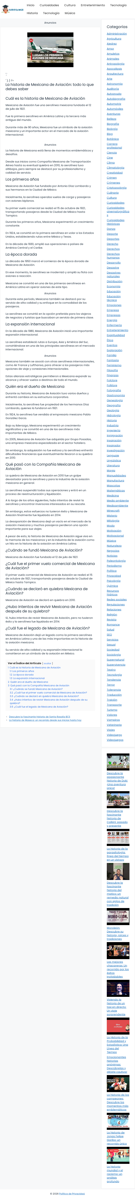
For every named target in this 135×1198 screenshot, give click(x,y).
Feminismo (114, 365)
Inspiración (114, 440)
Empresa (113, 310)
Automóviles (115, 109)
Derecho (112, 244)
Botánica (113, 139)
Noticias (112, 556)
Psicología (113, 581)
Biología (112, 129)
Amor (110, 49)
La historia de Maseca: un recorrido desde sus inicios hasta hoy (45, 720)
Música (70, 13)
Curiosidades (49, 5)
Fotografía (114, 390)
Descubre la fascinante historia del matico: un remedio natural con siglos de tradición (118, 894)
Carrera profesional (114, 145)
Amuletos (113, 54)
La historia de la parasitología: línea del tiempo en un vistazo (118, 854)
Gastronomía (116, 395)
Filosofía (112, 370)
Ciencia (112, 152)
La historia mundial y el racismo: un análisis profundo (115, 1174)
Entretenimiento (93, 5)
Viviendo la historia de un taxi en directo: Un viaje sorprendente (116, 1007)
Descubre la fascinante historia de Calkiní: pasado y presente (117, 818)
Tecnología (118, 5)
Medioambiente (117, 505)
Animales (113, 59)
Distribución (114, 281)
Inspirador (113, 445)
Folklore (112, 385)
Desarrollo (114, 262)
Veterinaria (114, 725)
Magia (111, 470)
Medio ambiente (118, 500)
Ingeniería (113, 430)
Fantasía (113, 360)
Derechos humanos (113, 255)
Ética (110, 340)
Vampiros (113, 720)
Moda (111, 526)
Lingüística (114, 460)
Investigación (116, 450)
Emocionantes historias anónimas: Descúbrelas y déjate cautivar (117, 1064)
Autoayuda (114, 94)
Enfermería (114, 325)
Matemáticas (116, 490)
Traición (112, 700)
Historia (32, 13)
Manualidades (116, 475)
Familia (111, 355)
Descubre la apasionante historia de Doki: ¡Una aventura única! (117, 780)
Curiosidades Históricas (115, 222)
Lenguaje (113, 455)
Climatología (115, 168)
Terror (111, 685)
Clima (111, 162)
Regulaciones (116, 604)
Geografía (114, 405)
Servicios (112, 639)
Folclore (112, 380)
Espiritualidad (116, 335)
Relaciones (114, 609)
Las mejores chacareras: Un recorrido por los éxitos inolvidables (118, 969)
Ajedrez (112, 44)
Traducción (114, 695)
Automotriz (114, 104)
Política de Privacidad (72, 1193)
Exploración (114, 350)
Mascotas (113, 485)
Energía (112, 320)
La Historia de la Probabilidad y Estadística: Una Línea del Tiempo (117, 1044)
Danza (111, 229)
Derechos (113, 249)
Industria (113, 425)
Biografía (113, 124)
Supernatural (115, 660)
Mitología (113, 520)
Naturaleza (114, 546)
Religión (112, 614)
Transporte (114, 705)
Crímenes (113, 183)
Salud (110, 629)
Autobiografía (116, 99)
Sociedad (113, 649)
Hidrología (114, 415)
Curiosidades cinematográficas (118, 211)
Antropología (115, 64)
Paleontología (116, 561)
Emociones (114, 305)
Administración (117, 33)
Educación (114, 291)
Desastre (113, 267)
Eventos (112, 345)
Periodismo (114, 566)
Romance (113, 624)
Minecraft (113, 510)
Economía (113, 286)
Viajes (111, 730)
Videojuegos (115, 740)
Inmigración (115, 435)
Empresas (113, 315)
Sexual (111, 644)
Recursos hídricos (113, 592)
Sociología (114, 655)
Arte (109, 79)
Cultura (70, 5)
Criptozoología (117, 188)
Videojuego (114, 735)
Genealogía (115, 400)
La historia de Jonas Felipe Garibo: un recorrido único (117, 1138)
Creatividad (115, 173)
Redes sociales (117, 599)
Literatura (113, 465)
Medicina (113, 495)
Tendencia (114, 680)
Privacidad (114, 576)
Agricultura (114, 38)
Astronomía (115, 84)
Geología (113, 410)
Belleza (111, 119)
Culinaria (113, 193)
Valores (112, 715)
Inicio (30, 5)
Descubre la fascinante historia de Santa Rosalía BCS (39, 716)
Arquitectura (115, 74)
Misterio (112, 515)
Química (112, 586)
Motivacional (115, 536)
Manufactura (115, 480)
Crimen (112, 178)
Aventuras (113, 114)
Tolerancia (114, 690)
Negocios (113, 551)
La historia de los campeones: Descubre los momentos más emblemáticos (118, 1102)
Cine (110, 157)
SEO (109, 634)
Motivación (114, 531)
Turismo (112, 710)
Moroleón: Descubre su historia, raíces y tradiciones (117, 933)
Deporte (112, 234)
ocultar (47, 663)
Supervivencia (116, 665)
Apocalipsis (114, 69)
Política (112, 571)
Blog (110, 134)
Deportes (113, 239)
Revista (111, 619)
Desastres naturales (113, 274)
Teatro (111, 670)
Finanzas (113, 375)
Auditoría (113, 89)
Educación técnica (114, 298)
